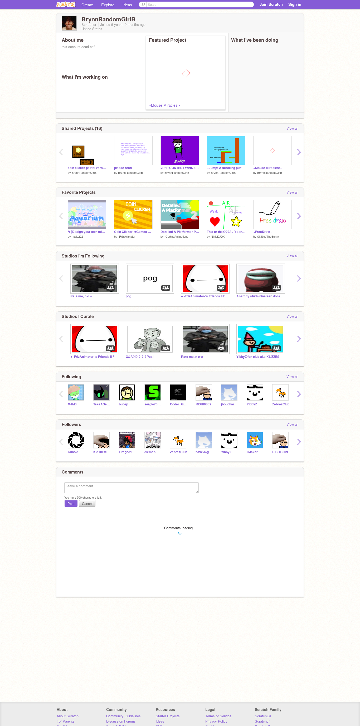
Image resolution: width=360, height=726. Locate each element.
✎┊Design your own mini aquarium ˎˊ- (87, 231)
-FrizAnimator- (127, 236)
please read (123, 168)
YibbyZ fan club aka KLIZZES (257, 356)
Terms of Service (218, 715)
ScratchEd (263, 715)
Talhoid (73, 452)
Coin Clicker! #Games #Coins (133, 231)
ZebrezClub (280, 404)
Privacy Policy (216, 721)
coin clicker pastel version (87, 168)
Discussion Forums (121, 721)
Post (71, 503)
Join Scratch (271, 4)
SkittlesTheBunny (268, 236)
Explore (107, 4)
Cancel (87, 503)
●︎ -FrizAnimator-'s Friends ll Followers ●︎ (204, 296)
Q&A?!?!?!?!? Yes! (140, 356)
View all (292, 128)
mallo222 (77, 236)
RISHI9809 (203, 404)
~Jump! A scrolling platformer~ (226, 168)
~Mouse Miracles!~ (165, 105)
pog (128, 296)
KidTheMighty (102, 452)
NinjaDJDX (218, 236)
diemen (149, 452)
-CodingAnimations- (176, 236)
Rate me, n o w (81, 296)
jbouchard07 (230, 404)
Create (87, 4)
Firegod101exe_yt (128, 452)
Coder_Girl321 (179, 404)
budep (123, 404)
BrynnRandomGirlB (84, 172)
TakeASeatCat (102, 404)
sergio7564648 (153, 404)
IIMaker (252, 452)
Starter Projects (168, 715)
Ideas (127, 4)
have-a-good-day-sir (204, 452)
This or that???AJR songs (226, 231)
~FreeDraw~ (262, 231)
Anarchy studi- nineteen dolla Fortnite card (260, 296)
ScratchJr (262, 721)
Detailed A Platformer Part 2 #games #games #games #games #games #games (179, 231)
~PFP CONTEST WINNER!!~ (179, 168)
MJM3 (72, 404)
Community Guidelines (123, 715)
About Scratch (68, 715)
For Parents (66, 721)
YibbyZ (252, 404)
